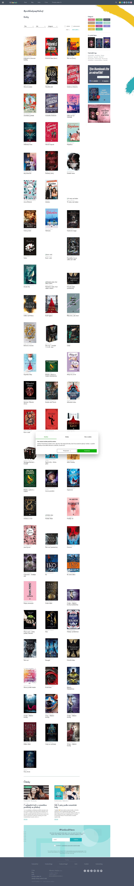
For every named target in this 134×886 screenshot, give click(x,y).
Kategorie (50, 26)
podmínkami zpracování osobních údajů (71, 845)
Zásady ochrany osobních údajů (39, 878)
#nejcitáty (105, 60)
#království (101, 57)
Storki (76, 864)
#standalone (97, 55)
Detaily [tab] (67, 436)
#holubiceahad (27, 800)
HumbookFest (35, 864)
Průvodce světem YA (56, 2)
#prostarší (96, 57)
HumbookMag (99, 864)
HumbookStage (48, 864)
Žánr (25, 26)
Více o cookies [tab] (87, 436)
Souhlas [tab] (46, 436)
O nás (46, 2)
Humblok (86, 864)
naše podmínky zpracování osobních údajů (75, 851)
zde (73, 853)
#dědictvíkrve (65, 800)
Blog (32, 2)
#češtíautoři (90, 57)
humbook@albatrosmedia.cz (56, 876)
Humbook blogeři (63, 864)
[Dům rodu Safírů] (99, 94)
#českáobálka (91, 55)
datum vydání (75, 29)
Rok (37, 26)
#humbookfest (91, 58)
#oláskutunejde (98, 58)
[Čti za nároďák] (99, 74)
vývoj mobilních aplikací (48, 881)
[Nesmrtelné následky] (99, 113)
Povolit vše (87, 450)
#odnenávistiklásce (98, 60)
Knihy (39, 2)
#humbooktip (34, 800)
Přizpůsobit (66, 450)
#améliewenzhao (58, 800)
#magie (102, 55)
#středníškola (91, 60)
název (67, 29)
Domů (25, 2)
